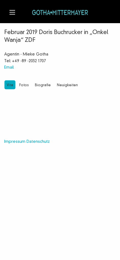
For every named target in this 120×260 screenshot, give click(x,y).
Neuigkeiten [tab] (67, 85)
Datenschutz (38, 142)
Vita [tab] (10, 85)
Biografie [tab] (43, 85)
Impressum (14, 142)
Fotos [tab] (24, 85)
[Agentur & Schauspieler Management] (60, 11)
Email (9, 67)
